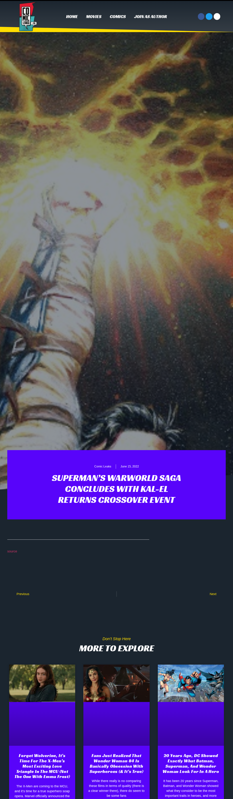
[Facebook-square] (201, 553)
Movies (93, 16)
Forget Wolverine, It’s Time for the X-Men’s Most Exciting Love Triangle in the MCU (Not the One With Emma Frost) (42, 766)
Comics (118, 16)
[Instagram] (217, 16)
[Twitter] (209, 16)
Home (72, 16)
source (12, 551)
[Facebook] (201, 16)
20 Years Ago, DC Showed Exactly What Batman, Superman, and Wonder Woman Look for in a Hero (191, 763)
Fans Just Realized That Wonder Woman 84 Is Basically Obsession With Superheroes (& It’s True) (116, 763)
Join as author (150, 16)
